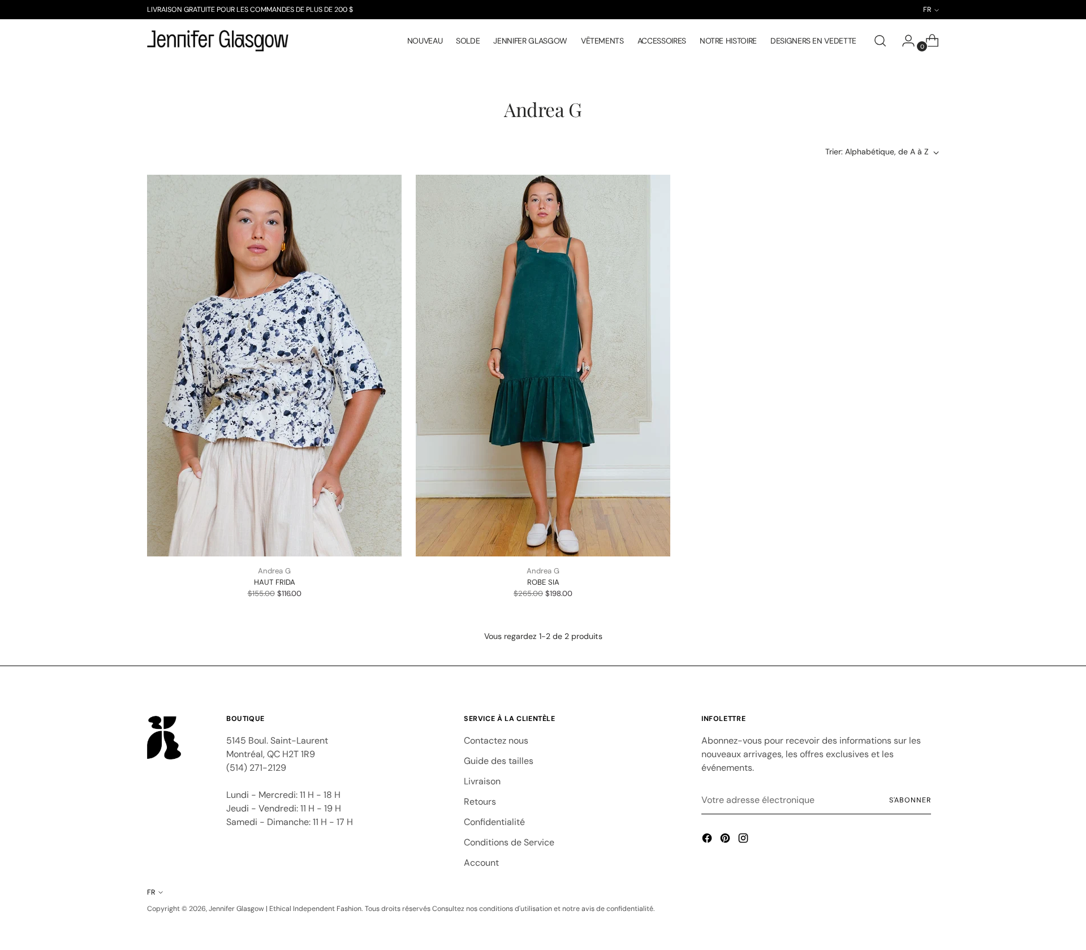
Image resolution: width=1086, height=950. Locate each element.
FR (151, 892)
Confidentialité (494, 822)
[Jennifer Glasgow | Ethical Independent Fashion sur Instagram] (744, 840)
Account (481, 863)
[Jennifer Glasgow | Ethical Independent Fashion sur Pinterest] (726, 840)
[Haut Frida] (274, 365)
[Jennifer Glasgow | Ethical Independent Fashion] (217, 40)
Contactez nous (496, 740)
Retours (480, 802)
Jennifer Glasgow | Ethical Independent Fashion (285, 908)
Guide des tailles (498, 761)
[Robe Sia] (543, 365)
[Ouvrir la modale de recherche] (880, 40)
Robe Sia (543, 582)
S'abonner (910, 800)
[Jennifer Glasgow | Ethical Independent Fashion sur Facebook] (708, 840)
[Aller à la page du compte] (904, 40)
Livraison (482, 781)
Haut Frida (274, 582)
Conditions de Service (509, 842)
